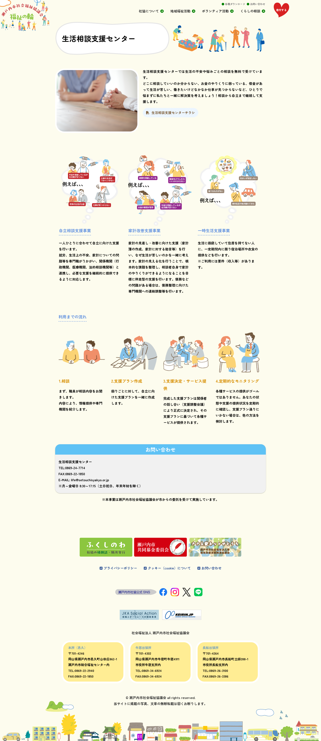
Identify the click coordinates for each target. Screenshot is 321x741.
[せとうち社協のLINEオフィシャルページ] (200, 594)
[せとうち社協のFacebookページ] (165, 594)
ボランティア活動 (215, 11)
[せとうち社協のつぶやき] (188, 595)
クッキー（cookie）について (169, 568)
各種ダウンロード (235, 4)
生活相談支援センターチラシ (172, 112)
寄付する (281, 10)
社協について (149, 11)
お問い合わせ (257, 4)
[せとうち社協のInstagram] (176, 594)
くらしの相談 (250, 11)
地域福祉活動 (180, 11)
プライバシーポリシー (120, 568)
